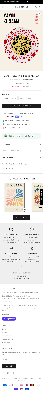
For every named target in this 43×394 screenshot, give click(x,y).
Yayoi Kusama (25, 83)
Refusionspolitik (7, 339)
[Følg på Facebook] (3, 373)
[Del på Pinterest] (12, 168)
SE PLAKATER (21, 217)
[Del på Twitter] (9, 168)
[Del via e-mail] (15, 168)
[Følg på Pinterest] (13, 373)
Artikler (4, 332)
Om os (4, 329)
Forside (5, 164)
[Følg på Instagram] (8, 373)
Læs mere (5, 314)
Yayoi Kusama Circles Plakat (18, 164)
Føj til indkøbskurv (21, 106)
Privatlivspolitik (7, 342)
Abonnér (9, 366)
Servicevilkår (6, 336)
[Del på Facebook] (6, 168)
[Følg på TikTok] (19, 373)
